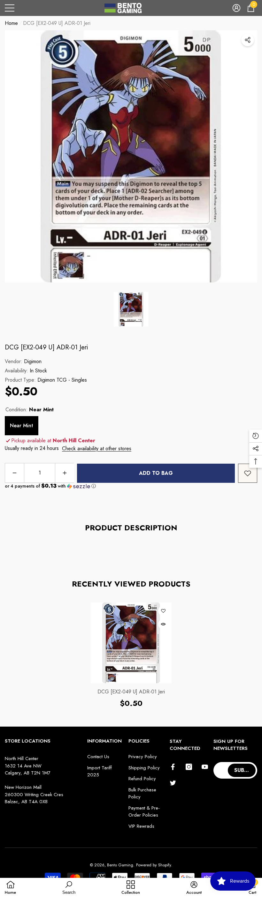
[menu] (9, 8)
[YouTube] (205, 767)
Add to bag (156, 473)
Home (11, 23)
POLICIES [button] (139, 740)
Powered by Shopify (153, 865)
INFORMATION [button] (104, 740)
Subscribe (245, 770)
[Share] (247, 40)
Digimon (33, 361)
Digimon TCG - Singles (62, 380)
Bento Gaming (120, 865)
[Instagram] (189, 767)
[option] (131, 156)
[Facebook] (173, 767)
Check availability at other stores (96, 448)
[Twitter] (173, 783)
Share (247, 40)
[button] (236, 8)
